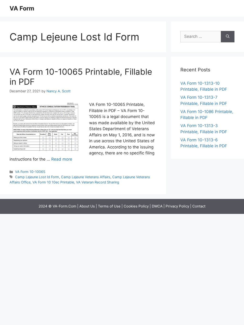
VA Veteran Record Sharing (97, 182)
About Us (87, 206)
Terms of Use (109, 206)
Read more (61, 159)
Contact (198, 206)
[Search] (227, 36)
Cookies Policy (136, 206)
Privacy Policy (177, 206)
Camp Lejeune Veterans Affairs (85, 177)
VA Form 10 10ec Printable (53, 182)
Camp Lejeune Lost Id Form (37, 177)
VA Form (22, 8)
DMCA (157, 206)
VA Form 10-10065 (30, 172)
